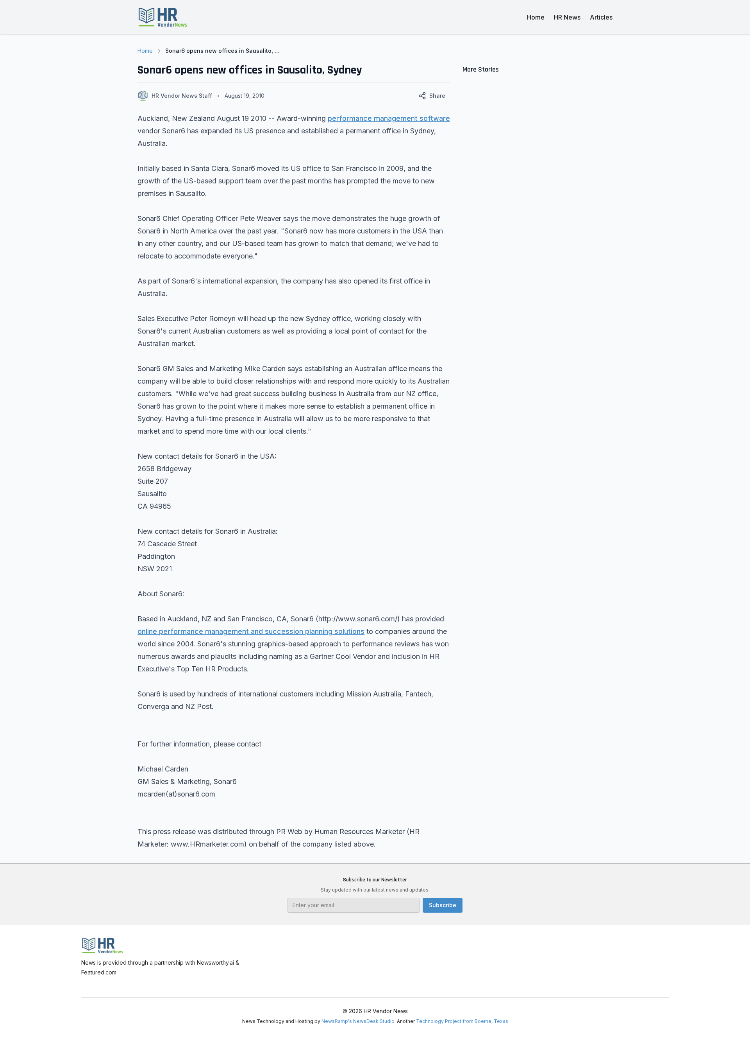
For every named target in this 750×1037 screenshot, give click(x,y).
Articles (601, 17)
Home (536, 17)
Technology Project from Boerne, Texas (462, 1021)
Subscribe (442, 905)
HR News (567, 17)
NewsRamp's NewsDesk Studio (358, 1021)
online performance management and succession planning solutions (251, 631)
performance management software (389, 118)
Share (437, 95)
